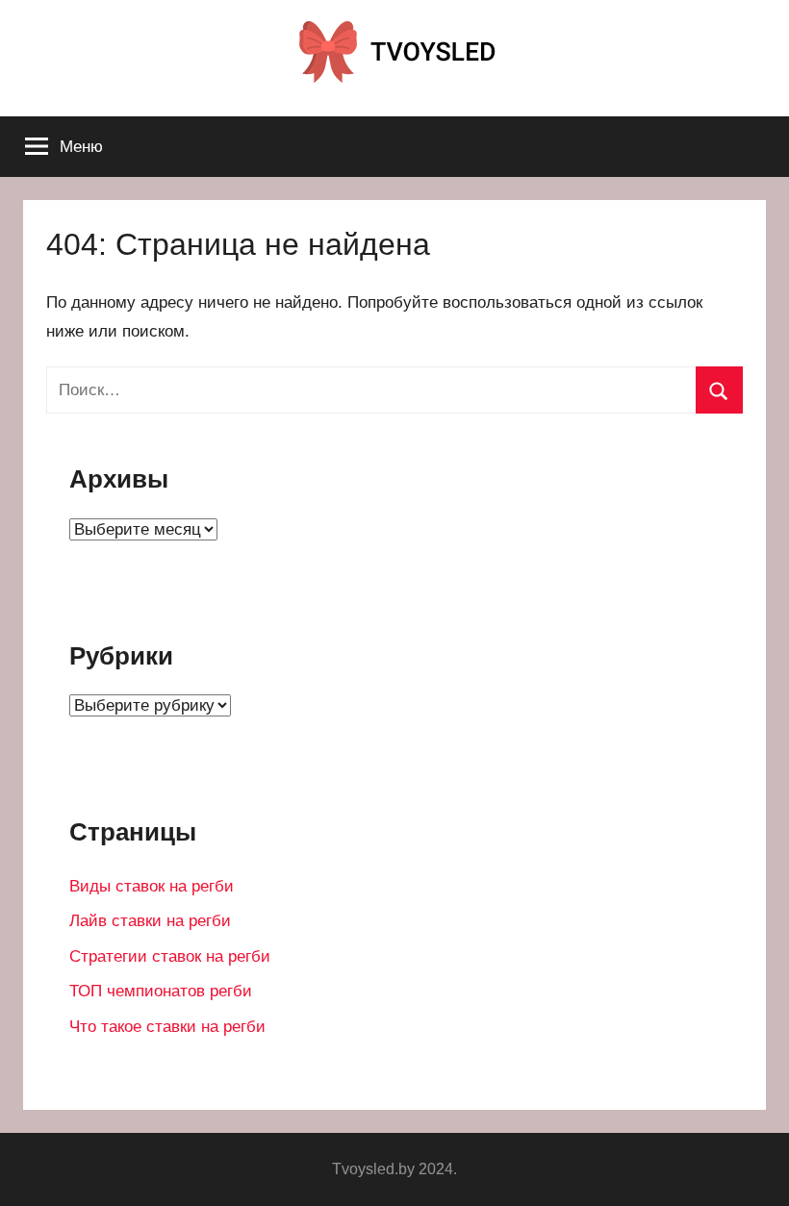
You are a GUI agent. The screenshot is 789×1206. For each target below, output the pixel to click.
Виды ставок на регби (151, 886)
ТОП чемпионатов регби (160, 991)
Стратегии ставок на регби (169, 956)
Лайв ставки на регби (150, 921)
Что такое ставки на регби (167, 1027)
